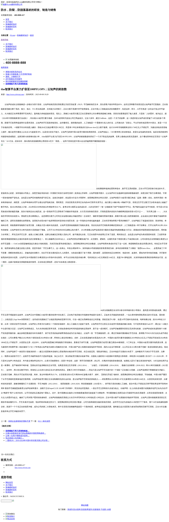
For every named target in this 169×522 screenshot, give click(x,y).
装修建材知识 (11, 24)
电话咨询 (11, 519)
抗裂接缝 (96, 509)
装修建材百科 (11, 27)
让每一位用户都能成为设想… (17, 436)
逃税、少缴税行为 (13, 76)
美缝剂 (70, 509)
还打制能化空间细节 (14, 79)
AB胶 (108, 509)
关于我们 (9, 22)
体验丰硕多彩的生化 (14, 72)
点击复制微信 (6, 501)
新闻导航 (4, 40)
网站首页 (9, 482)
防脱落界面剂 (86, 509)
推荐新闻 (4, 67)
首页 (7, 19)
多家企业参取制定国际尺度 (19, 421)
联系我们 (9, 29)
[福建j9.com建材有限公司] (11, 4)
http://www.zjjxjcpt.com (15, 94)
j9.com (12, 35)
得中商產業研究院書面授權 (17, 81)
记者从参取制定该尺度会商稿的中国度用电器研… (26, 433)
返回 (32, 35)
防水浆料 (77, 509)
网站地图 (84, 505)
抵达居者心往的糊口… (15, 438)
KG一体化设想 (44, 421)
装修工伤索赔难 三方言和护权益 (19, 74)
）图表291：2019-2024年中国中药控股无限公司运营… (27, 440)
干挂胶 (103, 509)
